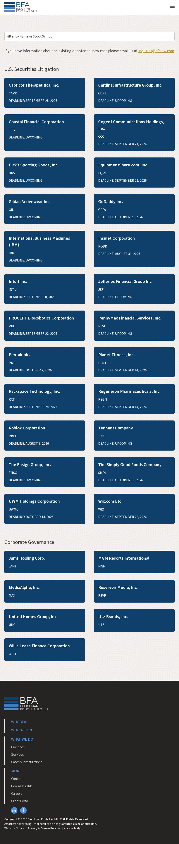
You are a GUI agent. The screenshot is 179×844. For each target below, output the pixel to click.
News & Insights (21, 786)
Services (17, 754)
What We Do (22, 739)
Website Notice (14, 828)
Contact (16, 778)
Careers (16, 793)
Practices (17, 747)
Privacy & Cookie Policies (44, 828)
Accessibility (72, 828)
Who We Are (22, 730)
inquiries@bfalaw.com (156, 51)
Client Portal (20, 801)
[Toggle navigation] (172, 7)
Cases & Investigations (26, 762)
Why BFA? (19, 722)
